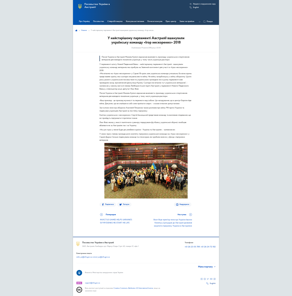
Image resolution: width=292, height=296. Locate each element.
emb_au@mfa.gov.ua (84, 257)
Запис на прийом (187, 21)
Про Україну (84, 21)
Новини (84, 30)
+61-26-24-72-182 (208, 247)
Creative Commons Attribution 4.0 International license (133, 288)
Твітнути (126, 204)
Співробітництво (115, 21)
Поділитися (109, 204)
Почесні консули (154, 21)
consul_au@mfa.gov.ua (101, 257)
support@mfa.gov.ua (92, 283)
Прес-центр (171, 21)
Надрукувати (184, 204)
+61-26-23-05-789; (192, 247)
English (196, 7)
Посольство (98, 21)
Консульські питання (135, 21)
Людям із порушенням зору (204, 4)
